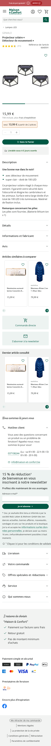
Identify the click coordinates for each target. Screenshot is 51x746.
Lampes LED (11, 27)
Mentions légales (26, 725)
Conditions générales (18, 735)
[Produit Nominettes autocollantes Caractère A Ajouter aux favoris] (23, 265)
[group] (25, 75)
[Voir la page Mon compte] (33, 11)
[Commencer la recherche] (46, 19)
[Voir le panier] (46, 11)
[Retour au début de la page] (48, 726)
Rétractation (37, 735)
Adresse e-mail (9, 493)
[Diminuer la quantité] (5, 132)
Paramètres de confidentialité (26, 741)
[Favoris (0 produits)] (39, 11)
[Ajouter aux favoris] (46, 55)
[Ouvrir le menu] (4, 11)
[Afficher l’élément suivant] (47, 310)
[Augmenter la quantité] (16, 132)
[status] (22, 19)
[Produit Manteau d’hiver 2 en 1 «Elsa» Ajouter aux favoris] (47, 265)
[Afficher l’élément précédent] (4, 310)
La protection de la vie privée (25, 730)
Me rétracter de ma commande (25, 720)
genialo (7, 32)
